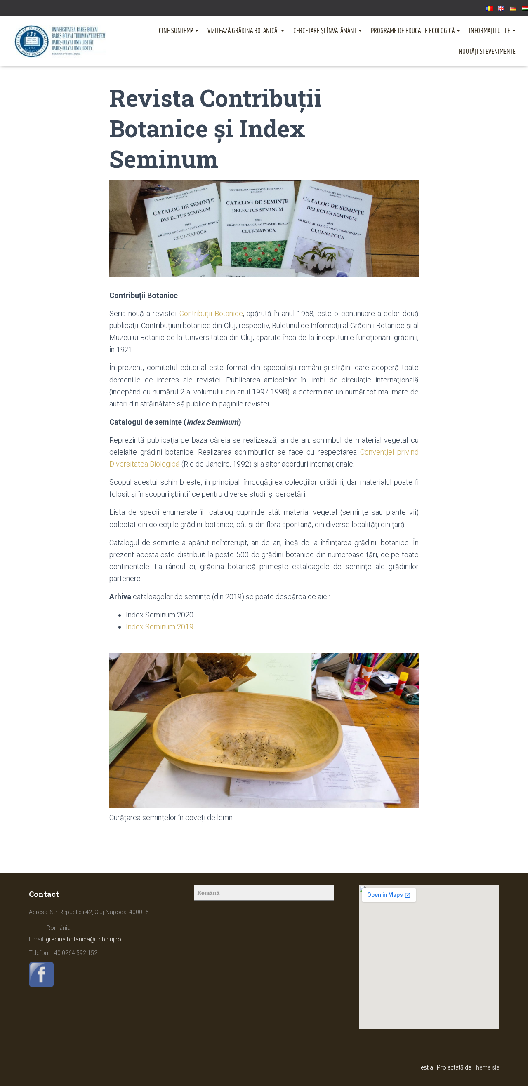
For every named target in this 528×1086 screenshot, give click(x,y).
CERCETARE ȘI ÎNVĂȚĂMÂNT (325, 31)
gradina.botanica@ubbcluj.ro (83, 939)
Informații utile (490, 31)
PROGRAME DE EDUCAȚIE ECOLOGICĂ (413, 31)
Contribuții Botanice (211, 313)
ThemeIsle (485, 1067)
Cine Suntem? (176, 31)
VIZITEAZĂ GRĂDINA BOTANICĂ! (243, 31)
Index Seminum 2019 (159, 626)
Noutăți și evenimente (487, 51)
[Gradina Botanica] (60, 41)
